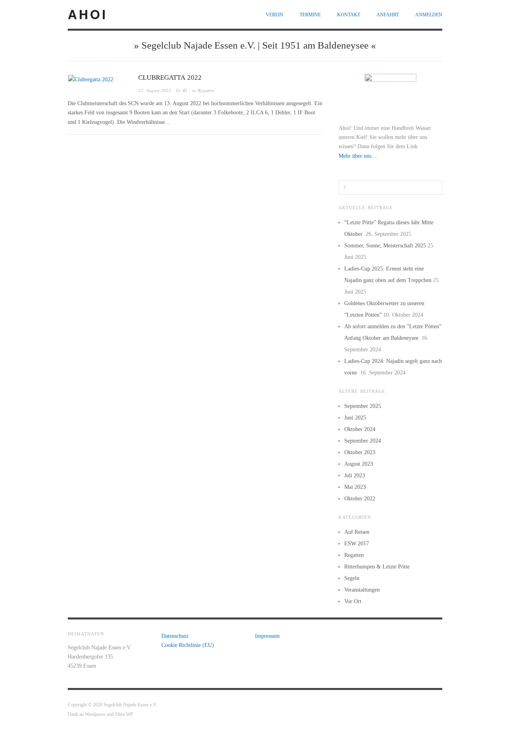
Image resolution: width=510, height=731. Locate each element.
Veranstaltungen (362, 590)
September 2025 (362, 406)
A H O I (86, 14)
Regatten (206, 90)
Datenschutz (174, 636)
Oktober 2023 (359, 452)
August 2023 (358, 464)
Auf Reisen (356, 532)
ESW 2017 (356, 544)
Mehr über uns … (359, 156)
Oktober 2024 (359, 429)
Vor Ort (352, 601)
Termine (310, 15)
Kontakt (348, 15)
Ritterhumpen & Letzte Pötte (377, 567)
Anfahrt (388, 15)
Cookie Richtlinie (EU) (187, 645)
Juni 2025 (355, 418)
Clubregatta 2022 (170, 77)
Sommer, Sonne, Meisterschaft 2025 (385, 246)
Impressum (267, 636)
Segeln (351, 578)
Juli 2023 (354, 475)
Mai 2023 (355, 487)
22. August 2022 (154, 90)
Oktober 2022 (359, 499)
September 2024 (362, 441)
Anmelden (428, 15)
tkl (184, 90)
